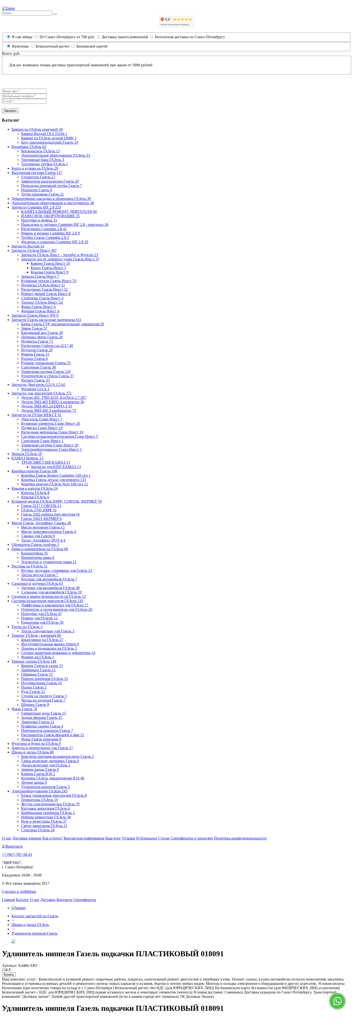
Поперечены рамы (37, 557)
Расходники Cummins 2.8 (44, 229)
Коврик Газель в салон (42, 666)
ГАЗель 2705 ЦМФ (39, 510)
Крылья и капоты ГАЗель (35, 488)
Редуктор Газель (37, 350)
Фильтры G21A (35, 389)
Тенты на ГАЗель (27, 627)
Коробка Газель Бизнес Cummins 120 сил (56, 475)
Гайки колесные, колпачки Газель (50, 761)
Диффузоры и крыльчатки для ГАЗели (54, 605)
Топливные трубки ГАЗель (44, 164)
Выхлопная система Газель (37, 173)
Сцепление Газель (38, 367)
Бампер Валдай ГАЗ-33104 (44, 134)
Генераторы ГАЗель (39, 800)
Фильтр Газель (35, 380)
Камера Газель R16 (38, 774)
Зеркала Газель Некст (40, 276)
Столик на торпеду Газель (44, 696)
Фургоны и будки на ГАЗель (36, 743)
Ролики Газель (34, 359)
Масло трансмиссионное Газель (48, 532)
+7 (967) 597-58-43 (17, 854)
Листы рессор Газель (39, 575)
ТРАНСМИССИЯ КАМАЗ (45, 462)
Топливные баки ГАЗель (42, 160)
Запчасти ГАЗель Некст (34, 250)
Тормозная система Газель (46, 372)
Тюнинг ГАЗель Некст (42, 302)
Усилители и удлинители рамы (48, 562)
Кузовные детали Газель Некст (48, 281)
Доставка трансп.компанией (124, 37)
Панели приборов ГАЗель (44, 679)
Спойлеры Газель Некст (42, 298)
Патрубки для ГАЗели (41, 614)
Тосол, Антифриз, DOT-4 (43, 540)
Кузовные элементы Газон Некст (50, 423)
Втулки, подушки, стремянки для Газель (56, 570)
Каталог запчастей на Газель (35, 916)
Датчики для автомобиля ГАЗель (50, 588)
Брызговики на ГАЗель (42, 640)
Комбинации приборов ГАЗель (48, 813)
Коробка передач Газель (34, 471)
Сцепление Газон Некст (42, 441)
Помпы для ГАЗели (39, 618)
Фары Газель (24, 709)
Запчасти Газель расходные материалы (46, 320)
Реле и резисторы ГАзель (44, 821)
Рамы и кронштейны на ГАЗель (40, 549)
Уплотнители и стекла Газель (47, 376)
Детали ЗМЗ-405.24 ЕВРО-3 (46, 406)
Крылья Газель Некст (49, 272)
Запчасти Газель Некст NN (35, 315)
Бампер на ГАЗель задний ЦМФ (48, 138)
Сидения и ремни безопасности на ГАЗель (49, 596)
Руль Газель (33, 692)
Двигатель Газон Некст (41, 419)
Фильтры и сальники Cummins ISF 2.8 (54, 242)
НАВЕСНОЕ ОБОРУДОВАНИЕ (50, 216)
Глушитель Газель (38, 177)
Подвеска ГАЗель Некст (43, 285)
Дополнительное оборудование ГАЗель (55, 155)
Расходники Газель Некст (44, 289)
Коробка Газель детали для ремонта (53, 480)
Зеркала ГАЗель (27, 454)
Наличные (20, 46)
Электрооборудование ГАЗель (39, 791)
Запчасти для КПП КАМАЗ (56, 467)
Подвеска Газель (37, 341)
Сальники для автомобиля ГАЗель (51, 592)
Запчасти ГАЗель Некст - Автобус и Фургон (59, 255)
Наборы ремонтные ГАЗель (46, 817)
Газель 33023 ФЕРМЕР (41, 519)
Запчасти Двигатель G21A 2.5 (38, 385)
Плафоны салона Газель (42, 726)
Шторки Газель (35, 705)
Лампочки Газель (37, 722)
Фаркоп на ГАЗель (37, 657)
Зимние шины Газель (40, 769)
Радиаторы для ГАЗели (42, 622)
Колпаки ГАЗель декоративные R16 (52, 778)
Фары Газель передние (41, 739)
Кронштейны (34, 553)
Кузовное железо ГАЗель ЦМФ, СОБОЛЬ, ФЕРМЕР (57, 501)
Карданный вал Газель (42, 333)
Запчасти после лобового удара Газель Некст (60, 259)
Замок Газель (34, 328)
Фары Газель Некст (38, 307)
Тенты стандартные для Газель (47, 631)
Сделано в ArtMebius (19, 891)
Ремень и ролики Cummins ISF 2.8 (50, 233)
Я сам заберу (22, 37)
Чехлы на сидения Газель (43, 700)
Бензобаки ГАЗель (29, 147)
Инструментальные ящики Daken (50, 644)
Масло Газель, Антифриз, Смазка (41, 523)
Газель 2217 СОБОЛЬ (41, 506)
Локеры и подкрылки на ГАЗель (49, 648)
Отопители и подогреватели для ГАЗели (56, 609)
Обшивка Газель (37, 674)
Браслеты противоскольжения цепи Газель (57, 756)
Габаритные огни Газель (43, 713)
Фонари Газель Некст (40, 311)
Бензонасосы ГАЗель (40, 151)
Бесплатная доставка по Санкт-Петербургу (189, 37)
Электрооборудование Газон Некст (51, 449)
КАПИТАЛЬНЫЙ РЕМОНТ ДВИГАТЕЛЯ (59, 212)
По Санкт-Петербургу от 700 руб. (67, 37)
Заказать (10, 110)
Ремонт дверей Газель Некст (46, 294)
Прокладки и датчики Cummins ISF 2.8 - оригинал (64, 224)
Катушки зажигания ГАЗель (45, 808)
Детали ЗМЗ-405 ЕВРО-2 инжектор (52, 402)
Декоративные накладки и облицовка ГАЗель (51, 199)
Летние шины (34, 782)
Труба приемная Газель (42, 194)
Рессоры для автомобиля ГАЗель (49, 579)
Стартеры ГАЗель (38, 830)
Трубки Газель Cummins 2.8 (45, 237)
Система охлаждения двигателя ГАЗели (47, 601)
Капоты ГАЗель (35, 493)
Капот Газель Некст (48, 268)
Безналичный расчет (52, 46)
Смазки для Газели (38, 536)
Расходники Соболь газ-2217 (47, 346)
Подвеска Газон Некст (42, 428)
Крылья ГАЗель (35, 497)
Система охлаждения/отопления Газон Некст (59, 436)
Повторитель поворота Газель (47, 730)
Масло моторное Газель (43, 527)
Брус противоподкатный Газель (49, 142)
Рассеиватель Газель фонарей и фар (52, 735)
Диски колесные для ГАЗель (45, 765)
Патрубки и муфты (39, 220)
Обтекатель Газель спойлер (35, 545)
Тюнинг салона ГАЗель (34, 661)
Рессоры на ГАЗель (30, 566)
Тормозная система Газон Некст (49, 445)
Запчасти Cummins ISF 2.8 (36, 207)
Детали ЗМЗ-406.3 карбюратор (48, 410)
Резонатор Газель (36, 190)
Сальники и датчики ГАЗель (37, 583)
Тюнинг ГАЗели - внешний (36, 635)
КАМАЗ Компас (27, 458)
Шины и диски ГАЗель (33, 752)
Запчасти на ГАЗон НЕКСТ (36, 415)
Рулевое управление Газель (46, 363)
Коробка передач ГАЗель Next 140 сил (54, 484)
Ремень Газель (35, 354)
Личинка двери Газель (42, 337)
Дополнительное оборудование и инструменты (53, 203)
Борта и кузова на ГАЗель (35, 168)
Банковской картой (91, 46)
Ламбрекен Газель (38, 670)
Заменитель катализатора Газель (50, 181)
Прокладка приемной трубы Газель (51, 186)
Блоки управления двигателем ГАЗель (54, 795)
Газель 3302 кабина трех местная (50, 514)
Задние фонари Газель (41, 718)
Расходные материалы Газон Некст (52, 432)
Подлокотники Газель (41, 683)
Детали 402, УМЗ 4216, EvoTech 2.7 (53, 397)
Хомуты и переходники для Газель (42, 748)
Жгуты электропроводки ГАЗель (50, 804)
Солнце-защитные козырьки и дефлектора (58, 653)
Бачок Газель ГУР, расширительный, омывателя (62, 324)
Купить (9, 974)
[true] (55, 14)
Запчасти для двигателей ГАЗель (42, 393)
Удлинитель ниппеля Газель (45, 787)
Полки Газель (33, 687)
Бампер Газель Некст (50, 263)
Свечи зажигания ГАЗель (44, 826)
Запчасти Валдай (28, 246)
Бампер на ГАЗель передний (37, 129)
